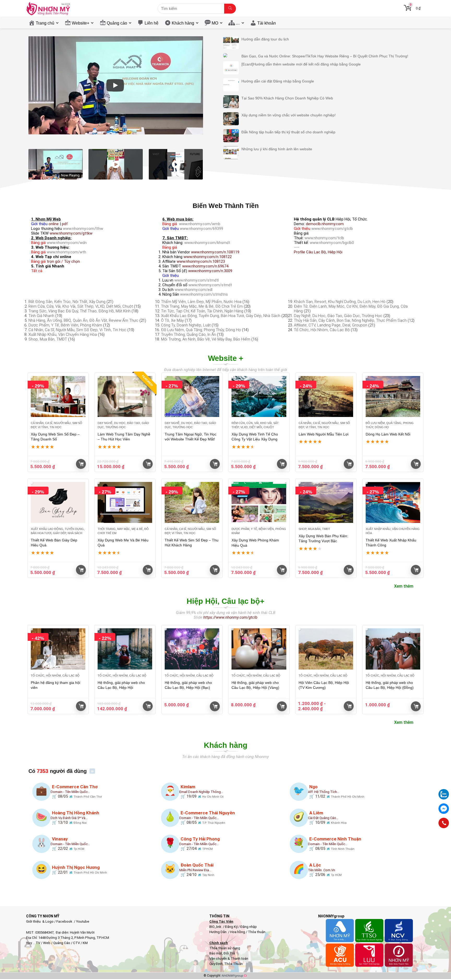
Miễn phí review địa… (195, 870)
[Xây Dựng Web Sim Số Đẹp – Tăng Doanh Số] (58, 396)
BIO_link (215, 927)
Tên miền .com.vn (321, 870)
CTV (76, 943)
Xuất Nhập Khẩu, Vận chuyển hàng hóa (62, 334)
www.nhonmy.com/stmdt (210, 285)
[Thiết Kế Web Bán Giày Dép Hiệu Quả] (58, 502)
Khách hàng (183, 23)
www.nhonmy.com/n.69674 (205, 266)
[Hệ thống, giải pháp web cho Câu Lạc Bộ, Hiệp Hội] (125, 648)
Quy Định (216, 964)
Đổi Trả (229, 953)
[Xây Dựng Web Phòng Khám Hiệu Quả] (259, 502)
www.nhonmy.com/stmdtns (204, 294)
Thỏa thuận (256, 932)
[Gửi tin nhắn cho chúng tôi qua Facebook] (443, 808)
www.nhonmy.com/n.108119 (215, 252)
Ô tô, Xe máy (172, 320)
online (54, 224)
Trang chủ (45, 23)
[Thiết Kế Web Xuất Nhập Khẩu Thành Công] (393, 502)
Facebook (64, 921)
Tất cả (36, 270)
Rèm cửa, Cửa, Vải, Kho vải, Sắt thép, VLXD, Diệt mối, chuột (80, 306)
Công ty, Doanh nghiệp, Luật (186, 325)
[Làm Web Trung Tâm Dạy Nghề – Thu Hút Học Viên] (125, 396)
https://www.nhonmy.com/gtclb (230, 617)
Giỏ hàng (81, 464)
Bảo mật (215, 953)
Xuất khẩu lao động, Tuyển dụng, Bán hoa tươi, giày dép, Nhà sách (220, 315)
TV (37, 943)
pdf (65, 224)
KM (85, 943)
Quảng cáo (117, 23)
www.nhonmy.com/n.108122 (207, 256)
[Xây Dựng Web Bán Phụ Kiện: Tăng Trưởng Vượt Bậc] (326, 502)
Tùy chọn (72, 261)
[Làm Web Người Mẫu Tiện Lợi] (326, 396)
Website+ (80, 23)
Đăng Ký (231, 927)
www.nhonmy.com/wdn (67, 242)
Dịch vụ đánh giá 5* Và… (69, 818)
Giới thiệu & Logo (40, 921)
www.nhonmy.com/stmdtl (196, 280)
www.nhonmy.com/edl (193, 289)
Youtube (82, 921)
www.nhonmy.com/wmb (199, 224)
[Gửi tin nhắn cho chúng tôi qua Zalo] (443, 791)
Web (46, 943)
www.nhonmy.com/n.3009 (210, 270)
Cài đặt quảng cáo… (323, 818)
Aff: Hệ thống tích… (323, 792)
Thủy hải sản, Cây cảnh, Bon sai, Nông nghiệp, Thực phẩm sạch (350, 320)
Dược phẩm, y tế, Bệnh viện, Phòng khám (65, 325)
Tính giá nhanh (41, 315)
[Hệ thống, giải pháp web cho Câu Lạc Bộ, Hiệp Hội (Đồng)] (393, 648)
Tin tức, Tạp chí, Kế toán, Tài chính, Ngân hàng (202, 311)
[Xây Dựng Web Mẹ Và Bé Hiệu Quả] (125, 502)
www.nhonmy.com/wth (66, 252)
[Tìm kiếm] (230, 9)
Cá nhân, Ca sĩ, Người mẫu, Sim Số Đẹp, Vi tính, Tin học (77, 329)
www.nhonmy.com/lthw (83, 228)
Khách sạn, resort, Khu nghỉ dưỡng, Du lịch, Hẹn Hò (339, 301)
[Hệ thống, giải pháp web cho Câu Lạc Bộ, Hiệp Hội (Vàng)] (259, 648)
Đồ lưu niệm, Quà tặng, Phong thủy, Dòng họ (201, 329)
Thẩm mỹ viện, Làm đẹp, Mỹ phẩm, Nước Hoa (201, 301)
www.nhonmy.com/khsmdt (207, 242)
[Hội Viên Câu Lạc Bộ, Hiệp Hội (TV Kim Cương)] (326, 648)
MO (215, 23)
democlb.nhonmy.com (325, 224)
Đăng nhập (248, 927)
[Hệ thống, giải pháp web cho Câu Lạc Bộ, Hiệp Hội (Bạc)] (192, 648)
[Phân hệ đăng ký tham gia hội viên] (58, 648)
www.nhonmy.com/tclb (324, 238)
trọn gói (53, 261)
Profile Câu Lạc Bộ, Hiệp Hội (318, 252)
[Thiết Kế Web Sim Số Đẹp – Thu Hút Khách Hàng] (192, 502)
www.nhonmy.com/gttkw (71, 233)
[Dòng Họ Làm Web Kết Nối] (393, 396)
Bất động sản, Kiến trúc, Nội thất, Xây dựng (66, 301)
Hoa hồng (237, 932)
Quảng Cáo (61, 943)
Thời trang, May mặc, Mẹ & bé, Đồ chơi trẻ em (202, 306)
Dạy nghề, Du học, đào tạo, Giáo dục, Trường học (338, 315)
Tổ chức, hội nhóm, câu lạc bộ (322, 329)
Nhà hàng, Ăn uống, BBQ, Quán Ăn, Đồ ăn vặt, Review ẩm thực (83, 320)
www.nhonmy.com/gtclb (332, 228)
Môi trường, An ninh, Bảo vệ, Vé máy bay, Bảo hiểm (205, 339)
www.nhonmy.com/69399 (201, 228)
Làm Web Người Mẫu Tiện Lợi (323, 434)
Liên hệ (151, 23)
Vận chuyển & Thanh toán (228, 958)
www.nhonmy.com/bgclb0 (332, 242)
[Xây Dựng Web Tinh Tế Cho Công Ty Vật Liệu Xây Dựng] (259, 396)
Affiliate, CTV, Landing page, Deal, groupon (330, 325)
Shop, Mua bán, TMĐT (47, 339)
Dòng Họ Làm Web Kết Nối (388, 434)
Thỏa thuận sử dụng (224, 948)
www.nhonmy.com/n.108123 (201, 261)
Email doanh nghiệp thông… (201, 792)
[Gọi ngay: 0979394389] (443, 823)
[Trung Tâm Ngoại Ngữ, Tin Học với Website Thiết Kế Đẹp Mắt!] (192, 396)
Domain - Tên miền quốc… (70, 792)
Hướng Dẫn (218, 932)
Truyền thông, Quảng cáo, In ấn (188, 334)
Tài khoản (266, 23)
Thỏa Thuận (233, 964)
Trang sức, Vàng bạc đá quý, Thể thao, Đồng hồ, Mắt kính (79, 311)
